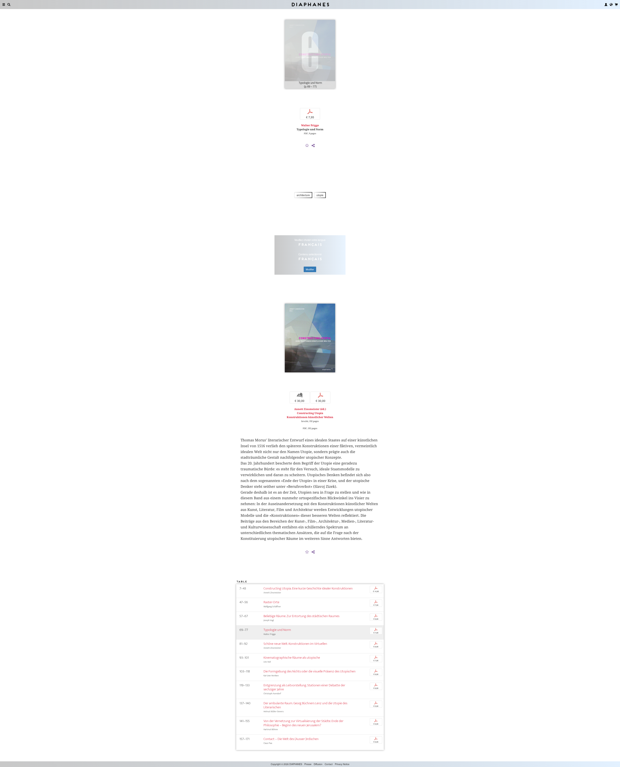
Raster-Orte (271, 602)
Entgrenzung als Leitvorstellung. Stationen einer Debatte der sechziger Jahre (304, 687)
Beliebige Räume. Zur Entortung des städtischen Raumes (301, 616)
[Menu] (3, 4)
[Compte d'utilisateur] (605, 4)
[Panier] (616, 4)
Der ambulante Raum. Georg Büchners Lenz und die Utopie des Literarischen (305, 705)
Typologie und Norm (277, 630)
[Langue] (611, 4)
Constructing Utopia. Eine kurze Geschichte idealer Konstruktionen (308, 588)
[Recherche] (8, 4)
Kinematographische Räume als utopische (292, 657)
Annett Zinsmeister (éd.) (310, 409)
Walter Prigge (310, 125)
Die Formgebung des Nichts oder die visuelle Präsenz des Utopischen (310, 671)
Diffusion (318, 764)
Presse (307, 764)
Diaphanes (310, 4)
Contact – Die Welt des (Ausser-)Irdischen (291, 739)
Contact (329, 764)
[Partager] (313, 145)
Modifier (310, 269)
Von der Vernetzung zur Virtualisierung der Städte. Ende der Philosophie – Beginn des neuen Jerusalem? (303, 723)
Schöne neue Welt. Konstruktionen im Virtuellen (295, 644)
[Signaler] (307, 145)
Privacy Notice (342, 764)
